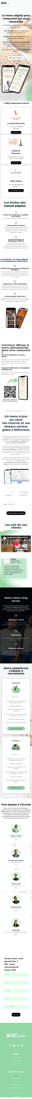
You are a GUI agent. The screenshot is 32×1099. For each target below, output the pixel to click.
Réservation (16, 1078)
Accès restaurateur (16, 1087)
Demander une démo (16, 728)
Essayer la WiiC (16, 1063)
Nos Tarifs (16, 1081)
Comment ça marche (16, 1057)
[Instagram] (18, 1045)
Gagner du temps (16, 1060)
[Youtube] (14, 1045)
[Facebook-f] (10, 1045)
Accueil (16, 1075)
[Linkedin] (22, 1045)
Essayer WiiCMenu (16, 1084)
